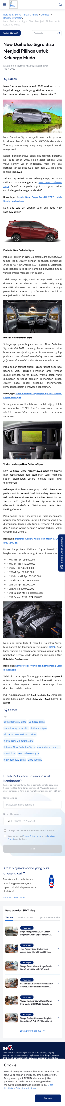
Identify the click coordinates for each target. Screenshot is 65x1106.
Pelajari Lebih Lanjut (14, 897)
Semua (9, 917)
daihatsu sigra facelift (16, 728)
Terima (48, 1098)
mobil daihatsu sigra (48, 747)
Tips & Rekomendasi (49, 917)
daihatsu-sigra (38, 728)
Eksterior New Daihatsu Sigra (20, 734)
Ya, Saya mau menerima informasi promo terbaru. (31, 830)
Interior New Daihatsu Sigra (19, 747)
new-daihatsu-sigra (15, 759)
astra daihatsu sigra (15, 721)
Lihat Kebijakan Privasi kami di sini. (28, 1086)
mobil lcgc (9, 753)
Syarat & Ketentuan (32, 836)
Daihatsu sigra (36, 721)
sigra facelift (35, 759)
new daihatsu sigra (28, 753)
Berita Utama (25, 917)
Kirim (33, 848)
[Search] (58, 33)
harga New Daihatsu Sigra (18, 740)
